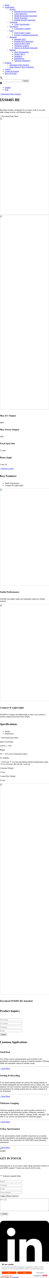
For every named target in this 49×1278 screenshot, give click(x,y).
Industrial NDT (20, 39)
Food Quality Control (22, 33)
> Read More (5, 1069)
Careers (7, 69)
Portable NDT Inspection (23, 41)
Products (8, 63)
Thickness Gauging (21, 46)
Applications (9, 7)
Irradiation (18, 56)
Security (13, 9)
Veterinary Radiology (22, 61)
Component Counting (22, 29)
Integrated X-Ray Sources (19, 65)
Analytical (13, 22)
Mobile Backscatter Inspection (25, 16)
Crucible (15, 1277)
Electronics (14, 26)
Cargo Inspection (20, 14)
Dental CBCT (19, 54)
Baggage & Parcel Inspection (25, 11)
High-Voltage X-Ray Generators (22, 67)
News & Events (11, 73)
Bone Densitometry (21, 52)
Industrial (13, 37)
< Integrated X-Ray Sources (10, 94)
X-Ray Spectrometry (22, 24)
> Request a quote (7, 469)
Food (11, 31)
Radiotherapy (19, 58)
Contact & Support (12, 71)
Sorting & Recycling (22, 44)
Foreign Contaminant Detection (26, 35)
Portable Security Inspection (24, 20)
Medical (13, 50)
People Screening (20, 18)
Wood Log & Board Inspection (26, 48)
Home (7, 5)
